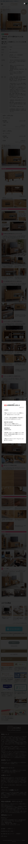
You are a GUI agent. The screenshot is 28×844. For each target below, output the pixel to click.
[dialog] (14, 422)
